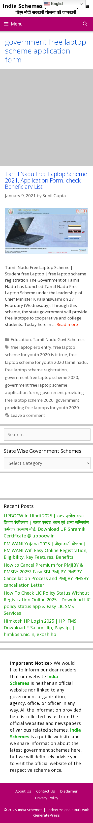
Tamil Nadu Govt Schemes (59, 339)
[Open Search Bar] (85, 24)
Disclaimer (69, 791)
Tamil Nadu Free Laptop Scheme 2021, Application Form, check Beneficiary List (46, 180)
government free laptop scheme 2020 (41, 377)
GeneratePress (46, 815)
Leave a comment (28, 415)
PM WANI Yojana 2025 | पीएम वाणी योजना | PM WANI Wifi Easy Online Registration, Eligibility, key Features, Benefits (46, 550)
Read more (67, 324)
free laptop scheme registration (36, 369)
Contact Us (45, 791)
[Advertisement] (46, 117)
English (57, 3)
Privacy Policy (46, 797)
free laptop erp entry (31, 347)
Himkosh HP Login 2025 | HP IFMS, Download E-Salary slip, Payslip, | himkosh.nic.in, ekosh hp (41, 627)
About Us (23, 791)
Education (21, 339)
